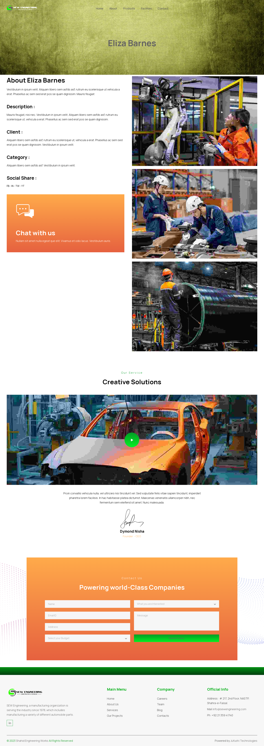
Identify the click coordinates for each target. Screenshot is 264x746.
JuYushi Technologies (243, 740)
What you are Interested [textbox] (150, 604)
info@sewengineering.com (229, 709)
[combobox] (176, 604)
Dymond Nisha (132, 531)
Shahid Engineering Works (32, 740)
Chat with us (35, 232)
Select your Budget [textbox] (58, 638)
